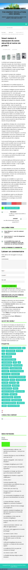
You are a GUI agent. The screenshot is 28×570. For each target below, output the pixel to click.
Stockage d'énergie (7, 397)
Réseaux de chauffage (8, 391)
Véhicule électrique (13, 405)
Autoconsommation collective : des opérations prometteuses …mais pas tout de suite (14, 451)
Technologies (6, 400)
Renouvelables (6, 385)
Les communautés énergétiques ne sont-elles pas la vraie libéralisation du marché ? (14, 497)
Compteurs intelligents (11, 208)
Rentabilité (16, 385)
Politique (12, 382)
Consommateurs (6, 362)
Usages (4, 405)
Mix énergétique (20, 379)
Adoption (5, 348)
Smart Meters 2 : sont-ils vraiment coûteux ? (14, 232)
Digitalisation (18, 365)
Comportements (6, 356)
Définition (5, 368)
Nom (3, 271)
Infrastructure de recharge (17, 377)
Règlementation (6, 388)
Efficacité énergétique (17, 371)
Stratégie (17, 397)
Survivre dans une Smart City (11, 488)
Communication (10, 353)
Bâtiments (19, 351)
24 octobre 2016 (6, 49)
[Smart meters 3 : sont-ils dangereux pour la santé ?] (2, 236)
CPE (19, 362)
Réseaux (15, 388)
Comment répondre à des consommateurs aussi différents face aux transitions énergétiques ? (14, 484)
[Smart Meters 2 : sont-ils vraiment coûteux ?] (2, 231)
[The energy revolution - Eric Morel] (14, 8)
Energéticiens (6, 374)
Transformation (16, 400)
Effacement (5, 371)
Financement (15, 374)
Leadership (5, 379)
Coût (14, 362)
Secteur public (20, 391)
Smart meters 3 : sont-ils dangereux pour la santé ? (14, 236)
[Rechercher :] (14, 27)
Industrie (4, 377)
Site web (4, 280)
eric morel (14, 49)
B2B (24, 348)
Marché (12, 379)
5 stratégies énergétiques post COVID (13, 464)
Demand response (7, 365)
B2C (3, 351)
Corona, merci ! (7, 480)
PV (17, 382)
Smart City (5, 394)
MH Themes (14, 566)
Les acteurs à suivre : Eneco (11, 533)
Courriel (4, 275)
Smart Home (13, 394)
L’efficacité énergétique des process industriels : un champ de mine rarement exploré (14, 544)
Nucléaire (5, 382)
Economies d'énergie (15, 368)
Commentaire (5, 259)
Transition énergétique (8, 403)
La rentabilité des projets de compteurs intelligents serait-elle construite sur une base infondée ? (14, 242)
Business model (10, 351)
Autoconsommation (15, 348)
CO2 (3, 353)
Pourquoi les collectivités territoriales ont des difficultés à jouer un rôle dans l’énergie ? (14, 537)
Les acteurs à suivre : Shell (10, 552)
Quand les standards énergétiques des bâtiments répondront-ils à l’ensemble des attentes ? (13, 511)
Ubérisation (20, 403)
